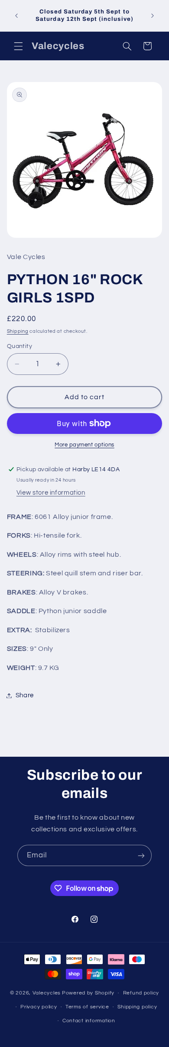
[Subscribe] (141, 855)
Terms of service (87, 1006)
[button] (18, 46)
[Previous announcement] (16, 15)
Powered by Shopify (88, 993)
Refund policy (141, 993)
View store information (50, 492)
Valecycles (46, 993)
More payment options (84, 445)
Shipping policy (137, 1006)
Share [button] (25, 695)
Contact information (88, 1020)
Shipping (18, 331)
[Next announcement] (152, 15)
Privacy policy (38, 1006)
